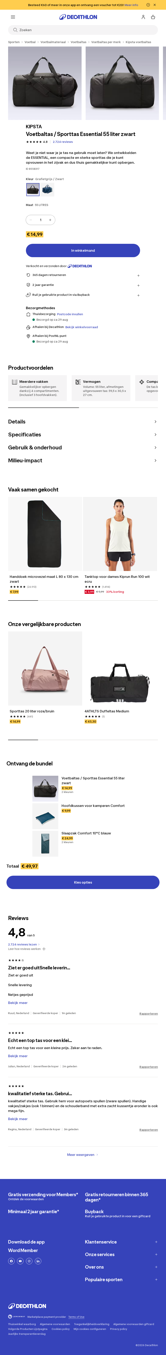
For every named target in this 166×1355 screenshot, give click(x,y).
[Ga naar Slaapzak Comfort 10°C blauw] (45, 844)
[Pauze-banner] (148, 5)
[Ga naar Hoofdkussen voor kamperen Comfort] (45, 816)
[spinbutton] (40, 220)
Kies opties (83, 882)
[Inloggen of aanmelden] (143, 17)
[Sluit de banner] (154, 5)
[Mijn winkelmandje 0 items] (153, 17)
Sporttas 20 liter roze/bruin (32, 711)
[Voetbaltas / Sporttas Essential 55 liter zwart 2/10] (122, 83)
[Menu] (13, 17)
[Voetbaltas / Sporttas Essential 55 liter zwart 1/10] (45, 83)
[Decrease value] (31, 220)
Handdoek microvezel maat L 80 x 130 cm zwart (44, 579)
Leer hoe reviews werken (24, 949)
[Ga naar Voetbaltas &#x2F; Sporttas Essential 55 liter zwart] (45, 789)
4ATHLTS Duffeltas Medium (107, 711)
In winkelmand (83, 250)
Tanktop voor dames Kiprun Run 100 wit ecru (117, 579)
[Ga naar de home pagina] (78, 17)
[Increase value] (50, 220)
